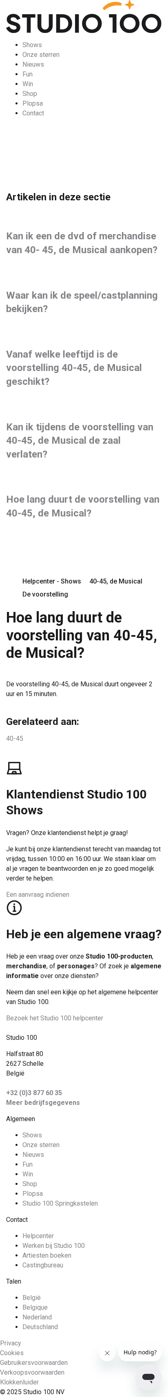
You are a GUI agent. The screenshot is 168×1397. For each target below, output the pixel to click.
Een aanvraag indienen (37, 894)
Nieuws (33, 64)
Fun (27, 74)
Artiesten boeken (46, 1255)
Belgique (35, 1307)
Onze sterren (41, 55)
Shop (29, 94)
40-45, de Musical (115, 581)
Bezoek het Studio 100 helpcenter (54, 1018)
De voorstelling (45, 594)
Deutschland (40, 1327)
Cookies (12, 1353)
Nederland (37, 1317)
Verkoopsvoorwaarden (32, 1372)
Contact (33, 113)
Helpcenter (38, 1236)
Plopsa (32, 103)
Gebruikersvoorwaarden (34, 1363)
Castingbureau (42, 1265)
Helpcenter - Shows (51, 581)
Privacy (10, 1343)
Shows (32, 45)
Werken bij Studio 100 (53, 1245)
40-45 (14, 738)
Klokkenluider (19, 1382)
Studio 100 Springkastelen (60, 1203)
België (31, 1298)
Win (27, 84)
